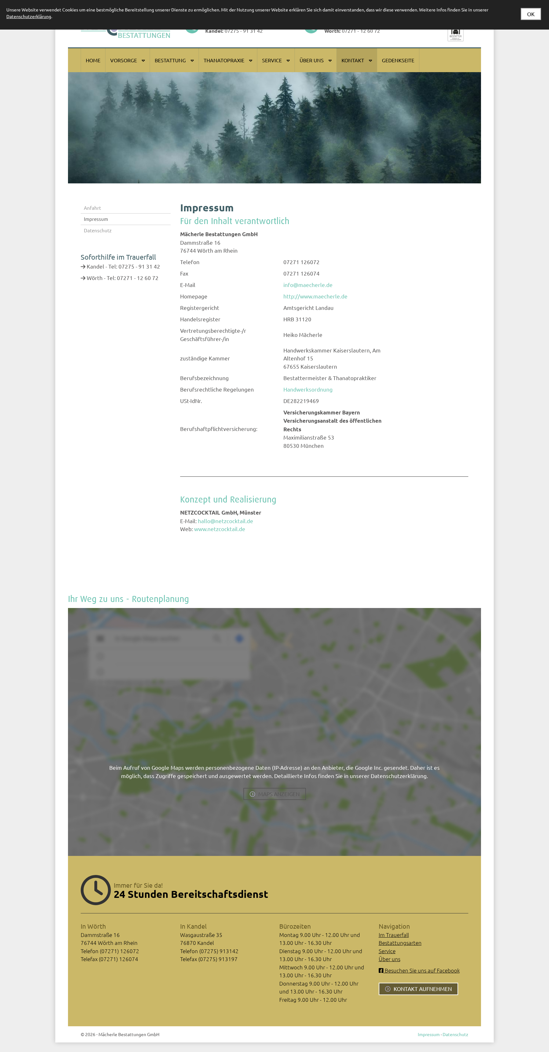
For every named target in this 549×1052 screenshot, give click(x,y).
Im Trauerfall (394, 934)
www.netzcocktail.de (219, 528)
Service (272, 60)
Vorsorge (123, 60)
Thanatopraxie (224, 60)
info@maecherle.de (308, 284)
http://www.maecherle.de (315, 296)
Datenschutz (98, 230)
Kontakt (353, 60)
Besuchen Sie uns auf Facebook (421, 970)
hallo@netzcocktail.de (225, 520)
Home (93, 60)
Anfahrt (92, 208)
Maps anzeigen (279, 793)
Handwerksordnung (308, 389)
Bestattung (170, 60)
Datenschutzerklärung (28, 16)
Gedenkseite (398, 60)
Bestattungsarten (400, 942)
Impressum (96, 219)
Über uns (312, 60)
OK (531, 13)
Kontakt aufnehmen (423, 988)
